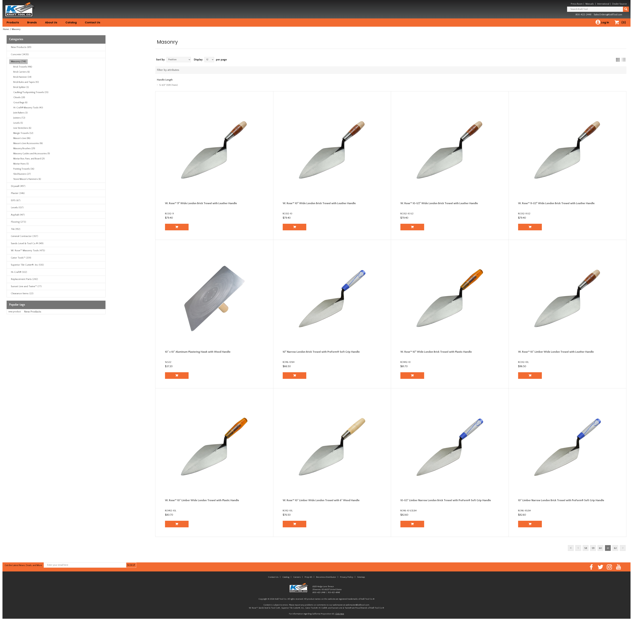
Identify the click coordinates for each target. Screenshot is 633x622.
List (624, 59)
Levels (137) (17, 207)
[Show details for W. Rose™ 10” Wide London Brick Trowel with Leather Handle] (332, 150)
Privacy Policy (346, 577)
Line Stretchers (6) (22, 128)
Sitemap (361, 577)
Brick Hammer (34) (22, 77)
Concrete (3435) (20, 54)
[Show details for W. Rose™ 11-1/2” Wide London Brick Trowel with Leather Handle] (567, 150)
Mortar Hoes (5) (21, 163)
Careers (297, 577)
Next (623, 548)
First (571, 548)
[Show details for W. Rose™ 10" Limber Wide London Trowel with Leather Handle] (567, 298)
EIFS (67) (15, 200)
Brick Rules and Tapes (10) (26, 82)
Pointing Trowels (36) (23, 169)
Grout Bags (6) (20, 102)
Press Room (577, 4)
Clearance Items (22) (22, 293)
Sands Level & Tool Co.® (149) (27, 243)
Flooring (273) (18, 221)
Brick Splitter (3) (21, 87)
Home (6, 29)
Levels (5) (18, 123)
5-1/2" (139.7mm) (168, 85)
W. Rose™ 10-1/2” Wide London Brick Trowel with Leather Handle (439, 203)
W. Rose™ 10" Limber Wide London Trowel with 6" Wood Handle (321, 500)
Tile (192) (15, 229)
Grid (618, 59)
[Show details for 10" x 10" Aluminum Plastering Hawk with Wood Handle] (214, 298)
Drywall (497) (18, 186)
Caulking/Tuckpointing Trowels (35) (30, 92)
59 (593, 548)
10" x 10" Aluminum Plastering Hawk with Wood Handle (197, 351)
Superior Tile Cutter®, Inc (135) (27, 264)
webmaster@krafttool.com (357, 605)
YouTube (618, 567)
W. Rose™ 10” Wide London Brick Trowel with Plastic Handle (436, 351)
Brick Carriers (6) (21, 72)
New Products (32, 311)
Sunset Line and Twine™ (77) (26, 286)
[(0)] (618, 26)
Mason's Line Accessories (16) (28, 143)
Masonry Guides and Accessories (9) (31, 153)
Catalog (71, 22)
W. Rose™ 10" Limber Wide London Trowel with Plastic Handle (202, 500)
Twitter (600, 567)
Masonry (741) (18, 61)
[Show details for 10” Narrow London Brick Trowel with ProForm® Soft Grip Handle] (332, 298)
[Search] (626, 9)
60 (600, 548)
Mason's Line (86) (21, 138)
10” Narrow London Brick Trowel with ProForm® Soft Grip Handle (321, 351)
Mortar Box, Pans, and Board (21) (29, 158)
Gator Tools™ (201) (21, 257)
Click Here (339, 614)
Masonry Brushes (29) (24, 148)
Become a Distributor (326, 577)
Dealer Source (619, 4)
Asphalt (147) (18, 214)
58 (585, 548)
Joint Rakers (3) (20, 112)
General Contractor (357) (24, 236)
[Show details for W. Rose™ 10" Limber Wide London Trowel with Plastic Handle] (214, 447)
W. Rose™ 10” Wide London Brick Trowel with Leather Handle (319, 203)
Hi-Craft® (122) (19, 272)
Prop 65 (308, 577)
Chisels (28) (19, 97)
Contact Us (92, 22)
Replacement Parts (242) (24, 279)
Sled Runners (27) (22, 174)
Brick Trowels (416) (22, 67)
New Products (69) (21, 47)
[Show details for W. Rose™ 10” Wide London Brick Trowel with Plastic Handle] (449, 298)
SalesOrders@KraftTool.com (608, 14)
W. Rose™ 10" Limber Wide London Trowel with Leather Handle (556, 351)
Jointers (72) (19, 118)
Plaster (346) (18, 193)
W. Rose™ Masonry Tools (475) (28, 250)
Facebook (591, 567)
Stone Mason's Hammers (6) (27, 179)
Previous (578, 548)
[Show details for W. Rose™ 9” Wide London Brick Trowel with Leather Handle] (214, 150)
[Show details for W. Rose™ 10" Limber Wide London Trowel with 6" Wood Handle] (332, 447)
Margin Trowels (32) (23, 133)
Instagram (609, 567)
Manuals (590, 4)
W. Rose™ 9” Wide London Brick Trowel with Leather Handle (201, 203)
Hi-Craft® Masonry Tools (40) (28, 107)
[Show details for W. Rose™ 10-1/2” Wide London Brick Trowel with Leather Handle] (449, 150)
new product (14, 311)
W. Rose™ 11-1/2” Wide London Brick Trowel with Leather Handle (556, 203)
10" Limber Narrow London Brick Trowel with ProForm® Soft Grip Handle (561, 500)
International (603, 4)
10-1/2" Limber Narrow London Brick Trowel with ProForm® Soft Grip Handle (445, 500)
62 (615, 548)
